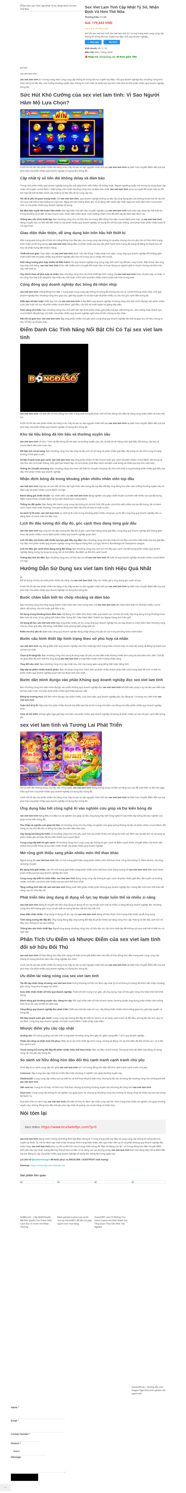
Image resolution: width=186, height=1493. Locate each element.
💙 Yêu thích (111, 42)
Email (15, 1420)
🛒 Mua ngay (93, 42)
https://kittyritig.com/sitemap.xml (47, 1165)
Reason (16, 1443)
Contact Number (20, 1434)
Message (16, 1457)
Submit (25, 1477)
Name (15, 1407)
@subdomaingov (41, 1159)
